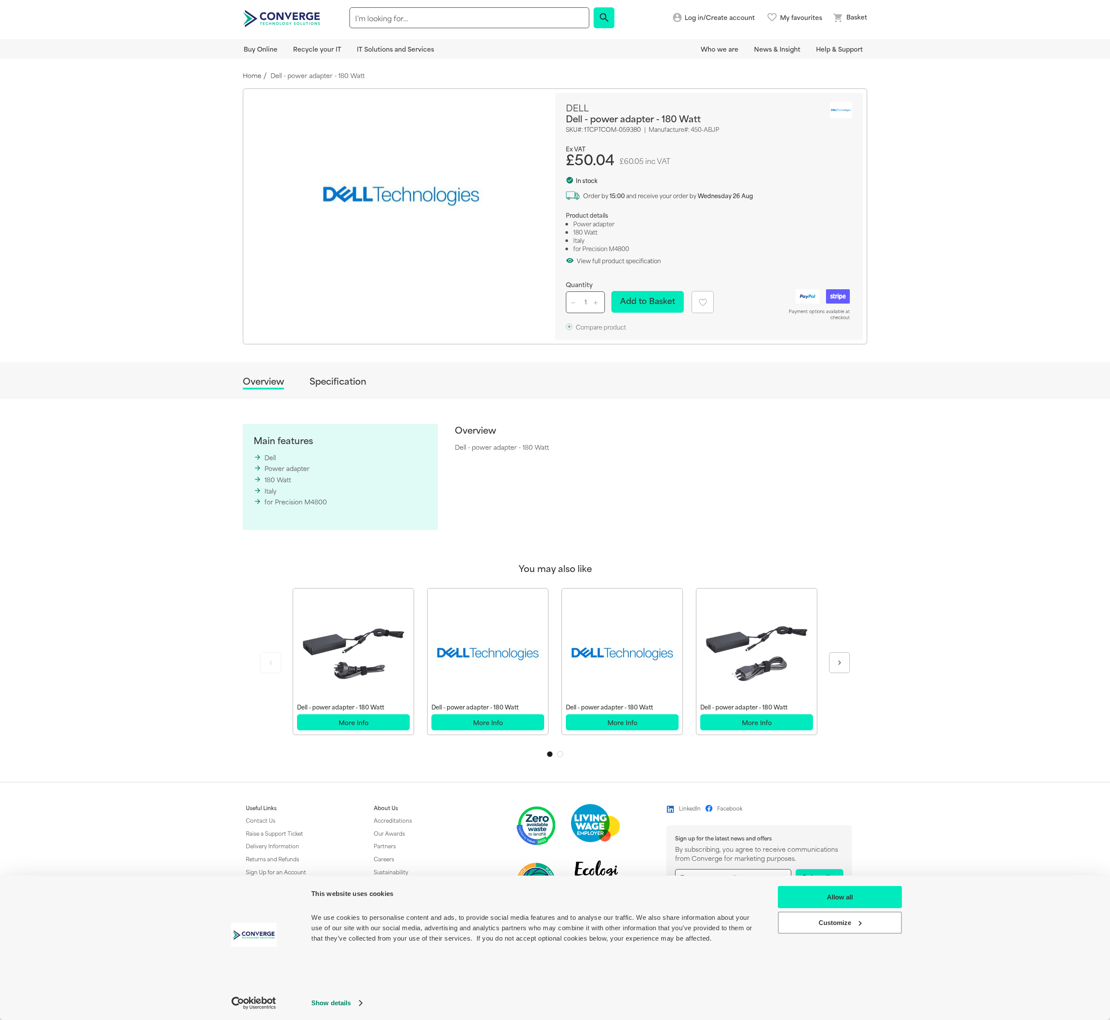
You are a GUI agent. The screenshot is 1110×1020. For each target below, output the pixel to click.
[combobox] (469, 17)
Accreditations (393, 820)
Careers (384, 858)
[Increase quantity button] (597, 302)
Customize (835, 922)
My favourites (801, 17)
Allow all (840, 897)
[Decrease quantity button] (574, 302)
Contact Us (260, 820)
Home (252, 75)
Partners (385, 845)
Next (839, 662)
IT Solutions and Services (395, 49)
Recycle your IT (317, 49)
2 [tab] (560, 754)
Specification (338, 381)
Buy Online (261, 49)
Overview (263, 381)
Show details (331, 1003)
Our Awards (389, 833)
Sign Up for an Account (276, 871)
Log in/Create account (720, 17)
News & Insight (777, 49)
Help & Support (839, 49)
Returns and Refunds (272, 858)
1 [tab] (550, 754)
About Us (386, 808)
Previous (270, 662)
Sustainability (391, 871)
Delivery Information (272, 845)
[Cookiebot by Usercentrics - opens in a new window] (254, 1003)
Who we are (719, 49)
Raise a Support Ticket (274, 833)
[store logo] (283, 17)
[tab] (263, 382)
